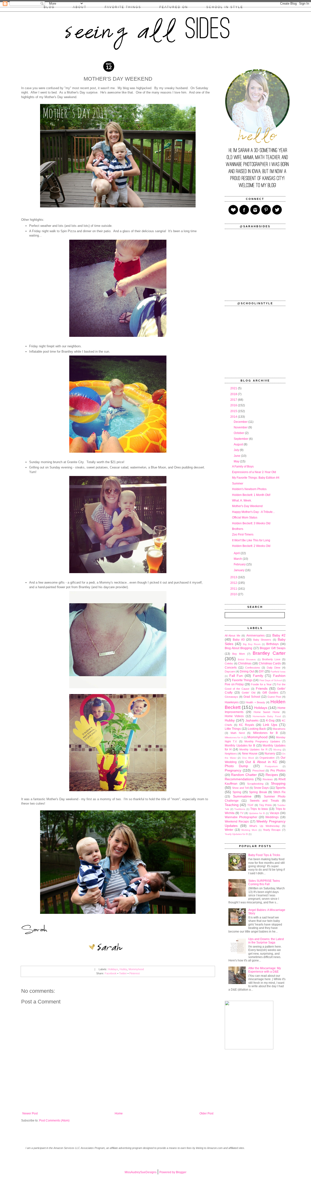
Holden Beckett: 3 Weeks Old (251, 523)
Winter (229, 830)
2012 (234, 583)
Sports (280, 787)
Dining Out (247, 671)
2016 (234, 405)
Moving (277, 749)
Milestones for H (234, 737)
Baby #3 (238, 639)
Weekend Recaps (237, 821)
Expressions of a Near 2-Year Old (254, 472)
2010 (234, 594)
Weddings (272, 817)
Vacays (274, 813)
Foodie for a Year (261, 684)
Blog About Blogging (238, 648)
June (237, 456)
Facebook (111, 973)
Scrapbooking (255, 783)
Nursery (270, 753)
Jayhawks (252, 720)
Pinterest (134, 973)
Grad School (251, 696)
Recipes (272, 775)
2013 (234, 577)
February (240, 564)
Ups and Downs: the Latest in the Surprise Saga (266, 940)
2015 (234, 411)
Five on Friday (234, 684)
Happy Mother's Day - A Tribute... (253, 512)
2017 (234, 399)
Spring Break (258, 792)
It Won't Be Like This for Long (251, 540)
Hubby (123, 969)
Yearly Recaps (272, 829)
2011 (234, 588)
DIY (261, 671)
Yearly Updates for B (236, 834)
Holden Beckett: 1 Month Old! (251, 495)
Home (119, 1113)
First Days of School (270, 680)
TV (241, 813)
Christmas (244, 663)
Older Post (206, 1113)
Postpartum (271, 766)
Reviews (268, 779)
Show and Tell (240, 787)
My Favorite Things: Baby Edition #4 (255, 477)
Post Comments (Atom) (54, 1120)
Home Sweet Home (267, 712)
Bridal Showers (247, 659)
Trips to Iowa (259, 809)
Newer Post (30, 1113)
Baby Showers (262, 639)
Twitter (123, 973)
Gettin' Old (248, 692)
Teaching (232, 805)
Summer (237, 483)
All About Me (232, 635)
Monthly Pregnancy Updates (262, 741)
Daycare (230, 671)
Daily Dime (273, 667)
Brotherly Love (271, 659)
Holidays (113, 969)
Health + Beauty (255, 702)
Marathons (279, 728)
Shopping (278, 783)
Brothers (237, 529)
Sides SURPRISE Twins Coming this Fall (264, 882)
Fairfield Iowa (278, 671)
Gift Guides (270, 692)
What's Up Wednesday (264, 825)
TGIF (250, 805)
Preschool (258, 770)
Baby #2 (278, 635)
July (237, 450)
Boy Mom (238, 653)
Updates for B (257, 813)
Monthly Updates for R (253, 749)
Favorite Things (242, 680)
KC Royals (246, 725)
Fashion (279, 676)
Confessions (252, 667)
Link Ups (270, 725)
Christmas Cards (270, 663)
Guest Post (274, 696)
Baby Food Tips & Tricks (264, 855)
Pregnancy (233, 770)
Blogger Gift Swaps (272, 648)
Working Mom (249, 830)
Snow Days (261, 787)
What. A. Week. (242, 500)
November (241, 427)
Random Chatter (244, 775)
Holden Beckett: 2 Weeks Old (251, 546)
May (237, 461)
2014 (234, 416)
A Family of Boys (243, 466)
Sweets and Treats (264, 800)
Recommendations (239, 779)
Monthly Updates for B (240, 745)
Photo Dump (236, 766)
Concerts (231, 667)
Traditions (239, 809)
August (239, 444)
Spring (237, 792)
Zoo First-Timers (242, 534)
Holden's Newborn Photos (249, 489)
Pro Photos (277, 770)
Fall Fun (236, 676)
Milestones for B (265, 733)
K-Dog (270, 720)
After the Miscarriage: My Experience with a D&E (264, 970)
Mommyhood (136, 969)
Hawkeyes (232, 702)
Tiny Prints (265, 805)
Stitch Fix (279, 792)
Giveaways (231, 696)
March (238, 558)
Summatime (242, 796)
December (241, 422)
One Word (248, 757)
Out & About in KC (261, 762)
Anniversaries (255, 635)
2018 (234, 394)
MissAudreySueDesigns (140, 1172)
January (239, 570)
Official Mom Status (244, 517)
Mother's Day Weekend (247, 506)
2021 (234, 388)
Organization (267, 757)
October (239, 433)
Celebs (229, 663)
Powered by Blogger (172, 1172)
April (237, 553)
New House (250, 753)
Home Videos (234, 716)
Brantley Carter (269, 653)
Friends (262, 688)
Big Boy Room (251, 644)
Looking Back (257, 728)
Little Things (233, 728)
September (241, 439)
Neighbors (231, 753)
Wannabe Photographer (241, 817)
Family (258, 676)
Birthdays (272, 644)
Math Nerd (238, 732)
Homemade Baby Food (267, 716)
